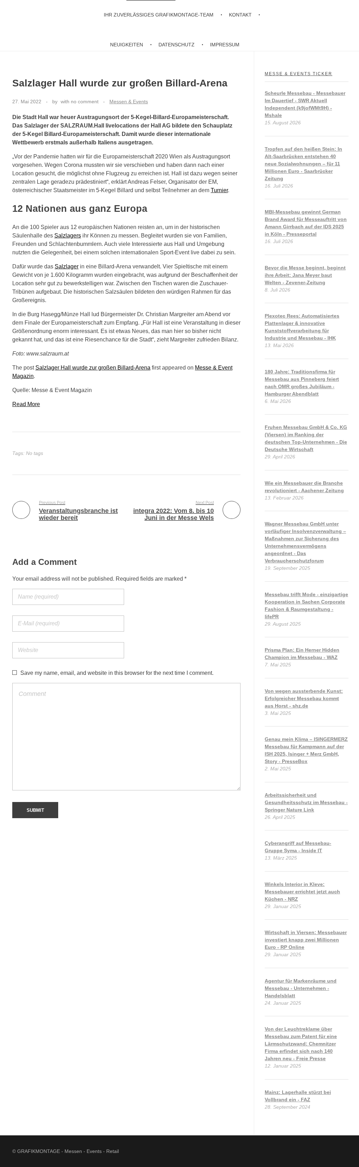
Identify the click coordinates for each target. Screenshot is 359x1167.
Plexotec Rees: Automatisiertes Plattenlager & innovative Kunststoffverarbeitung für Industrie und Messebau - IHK (302, 327)
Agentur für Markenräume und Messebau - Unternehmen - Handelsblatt (301, 988)
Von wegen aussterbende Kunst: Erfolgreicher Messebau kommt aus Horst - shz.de (304, 698)
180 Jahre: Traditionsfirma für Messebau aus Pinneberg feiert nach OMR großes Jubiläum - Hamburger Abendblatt (302, 383)
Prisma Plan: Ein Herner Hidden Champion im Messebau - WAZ (302, 653)
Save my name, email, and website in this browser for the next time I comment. (117, 673)
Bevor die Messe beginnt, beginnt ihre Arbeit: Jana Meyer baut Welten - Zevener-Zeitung (305, 275)
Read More (26, 404)
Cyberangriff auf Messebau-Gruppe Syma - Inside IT (298, 846)
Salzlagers (67, 236)
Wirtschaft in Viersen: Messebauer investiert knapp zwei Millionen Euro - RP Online (306, 940)
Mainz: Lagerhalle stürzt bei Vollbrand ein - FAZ (298, 1095)
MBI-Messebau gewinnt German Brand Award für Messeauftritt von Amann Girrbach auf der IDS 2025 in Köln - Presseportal (306, 223)
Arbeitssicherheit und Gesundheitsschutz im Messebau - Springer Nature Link (306, 802)
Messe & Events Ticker (298, 73)
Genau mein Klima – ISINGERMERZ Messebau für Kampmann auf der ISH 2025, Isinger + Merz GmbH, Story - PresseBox (306, 750)
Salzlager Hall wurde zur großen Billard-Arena (92, 368)
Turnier (219, 190)
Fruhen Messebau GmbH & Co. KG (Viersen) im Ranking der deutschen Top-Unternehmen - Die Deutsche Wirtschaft (306, 438)
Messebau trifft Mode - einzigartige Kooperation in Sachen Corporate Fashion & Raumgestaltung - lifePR (306, 605)
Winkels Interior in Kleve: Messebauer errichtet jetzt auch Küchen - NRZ (302, 891)
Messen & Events (128, 101)
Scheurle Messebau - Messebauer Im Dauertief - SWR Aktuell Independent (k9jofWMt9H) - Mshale (305, 104)
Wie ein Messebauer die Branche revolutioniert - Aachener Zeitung (304, 486)
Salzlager (67, 266)
